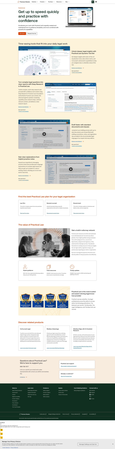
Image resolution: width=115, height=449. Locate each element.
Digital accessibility (16, 396)
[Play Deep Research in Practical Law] (71, 97)
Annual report (15, 392)
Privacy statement (75, 414)
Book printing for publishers (79, 390)
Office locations (46, 396)
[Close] (112, 444)
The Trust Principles (16, 407)
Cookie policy (42, 414)
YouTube (92, 398)
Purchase (50, 1)
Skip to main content (6, 1)
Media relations (46, 394)
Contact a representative (77, 72)
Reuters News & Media (63, 390)
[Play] (44, 61)
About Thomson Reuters (17, 390)
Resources (59, 1)
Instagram (93, 392)
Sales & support (46, 390)
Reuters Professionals (63, 394)
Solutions (34, 1)
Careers (13, 394)
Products (42, 1)
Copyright (84, 414)
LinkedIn (92, 394)
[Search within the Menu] (93, 2)
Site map (29, 396)
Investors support (46, 392)
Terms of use (65, 414)
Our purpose (14, 400)
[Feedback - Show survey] (1, 424)
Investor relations (15, 398)
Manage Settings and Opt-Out (54, 414)
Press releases (15, 403)
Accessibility (91, 414)
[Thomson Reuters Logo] (24, 2)
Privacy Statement (14, 447)
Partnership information (32, 390)
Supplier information (32, 392)
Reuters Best (61, 392)
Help (66, 1)
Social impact (15, 405)
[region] (57, 444)
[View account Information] (96, 2)
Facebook (93, 390)
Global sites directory (32, 394)
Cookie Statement (6, 447)
